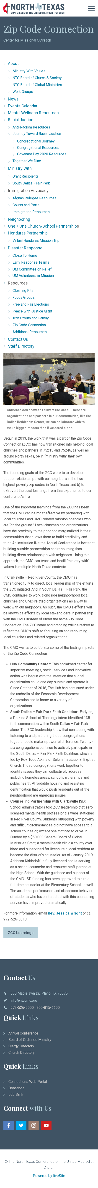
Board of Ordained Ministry (29, 1039)
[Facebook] (8, 1125)
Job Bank (15, 1094)
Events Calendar (22, 105)
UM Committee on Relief (32, 269)
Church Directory (21, 1052)
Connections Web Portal (27, 1081)
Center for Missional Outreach (27, 40)
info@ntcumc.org (23, 1000)
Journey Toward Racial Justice (37, 133)
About (13, 63)
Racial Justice (20, 119)
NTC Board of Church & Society (37, 78)
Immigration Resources (31, 212)
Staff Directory (21, 346)
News (13, 99)
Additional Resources (30, 332)
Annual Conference (23, 1033)
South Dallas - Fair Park (31, 183)
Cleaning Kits (23, 290)
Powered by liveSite (49, 1176)
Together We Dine (27, 161)
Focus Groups (24, 297)
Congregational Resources (38, 147)
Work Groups (23, 91)
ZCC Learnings (21, 933)
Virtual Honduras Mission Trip (36, 240)
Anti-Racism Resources (31, 127)
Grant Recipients (26, 176)
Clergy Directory (21, 1046)
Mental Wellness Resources (33, 112)
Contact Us (18, 339)
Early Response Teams (31, 262)
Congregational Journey (36, 141)
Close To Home (25, 255)
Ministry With (20, 168)
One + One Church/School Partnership (42, 226)
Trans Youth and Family (31, 318)
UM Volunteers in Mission (33, 275)
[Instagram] (33, 1125)
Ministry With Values (29, 71)
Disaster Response (25, 247)
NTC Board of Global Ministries (37, 85)
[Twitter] (21, 1125)
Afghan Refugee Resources (35, 198)
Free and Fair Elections (31, 304)
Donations (16, 1088)
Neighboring (19, 219)
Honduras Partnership (28, 233)
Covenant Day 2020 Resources (41, 154)
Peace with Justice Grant (32, 311)
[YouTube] (46, 1125)
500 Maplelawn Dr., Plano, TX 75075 (39, 993)
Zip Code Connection (29, 325)
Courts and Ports (26, 205)
